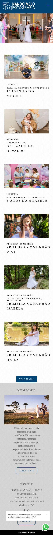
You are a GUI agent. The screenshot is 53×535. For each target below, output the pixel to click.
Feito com (26, 532)
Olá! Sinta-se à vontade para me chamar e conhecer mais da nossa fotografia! (24, 515)
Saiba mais (26, 471)
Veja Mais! (26, 379)
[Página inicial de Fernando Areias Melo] (18, 6)
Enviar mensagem (28, 494)
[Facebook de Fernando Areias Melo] (24, 510)
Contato (26, 521)
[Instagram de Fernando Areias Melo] (28, 510)
